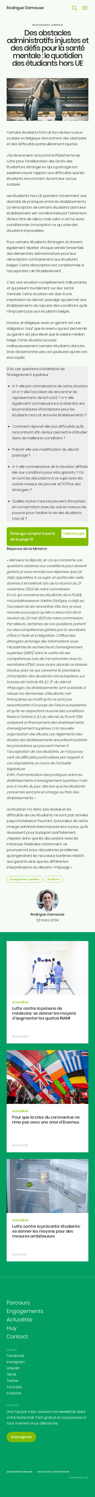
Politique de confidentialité (53, 1471)
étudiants (53, 879)
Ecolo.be (14, 1393)
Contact (17, 1336)
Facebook (15, 1355)
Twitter (13, 1380)
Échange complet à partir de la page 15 (32, 536)
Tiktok (11, 1374)
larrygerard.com (78, 1477)
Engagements (25, 1311)
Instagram (16, 1361)
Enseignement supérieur (47, 25)
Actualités (19, 1319)
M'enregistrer (21, 1437)
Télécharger (74, 533)
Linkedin (13, 1368)
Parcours (18, 1302)
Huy (12, 1328)
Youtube (14, 1386)
